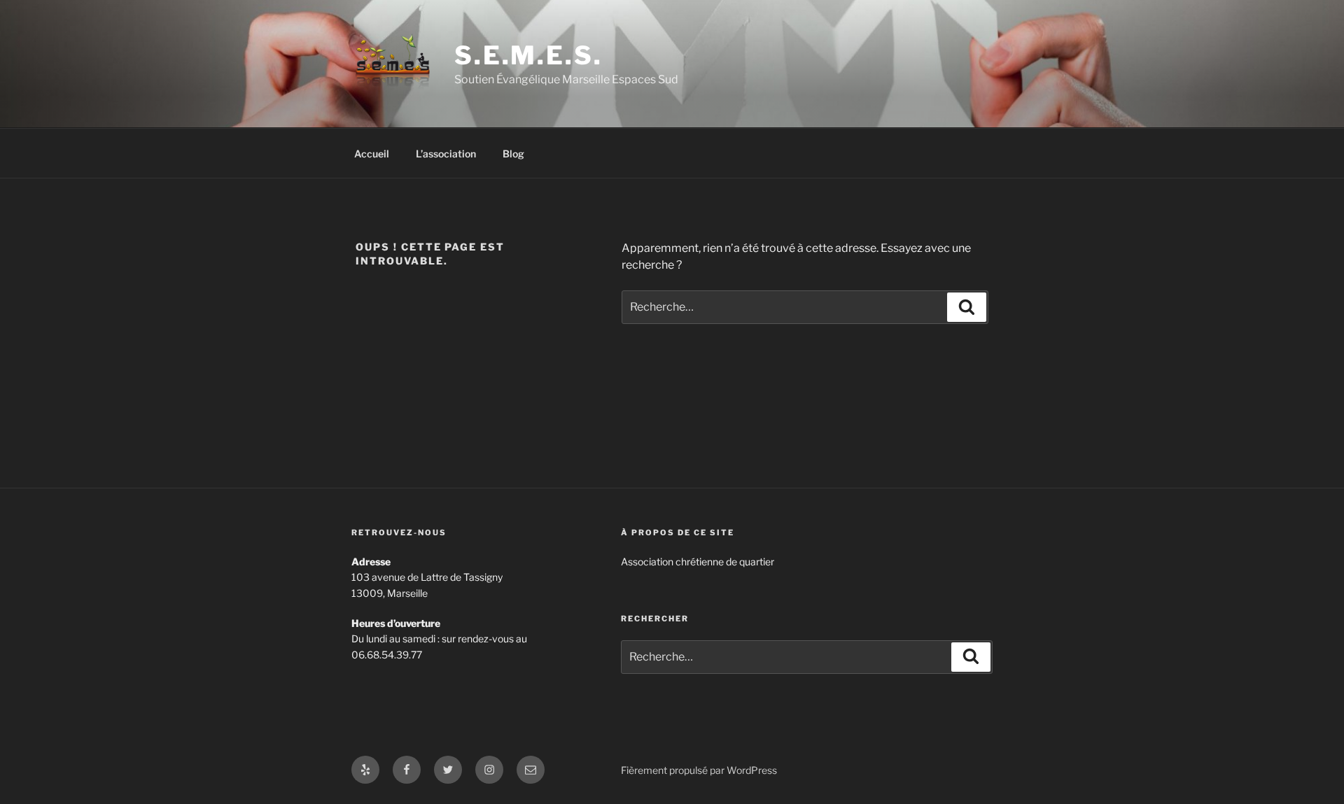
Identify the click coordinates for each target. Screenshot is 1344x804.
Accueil (371, 154)
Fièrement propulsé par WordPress (699, 770)
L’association (446, 154)
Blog (513, 154)
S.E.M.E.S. (528, 55)
